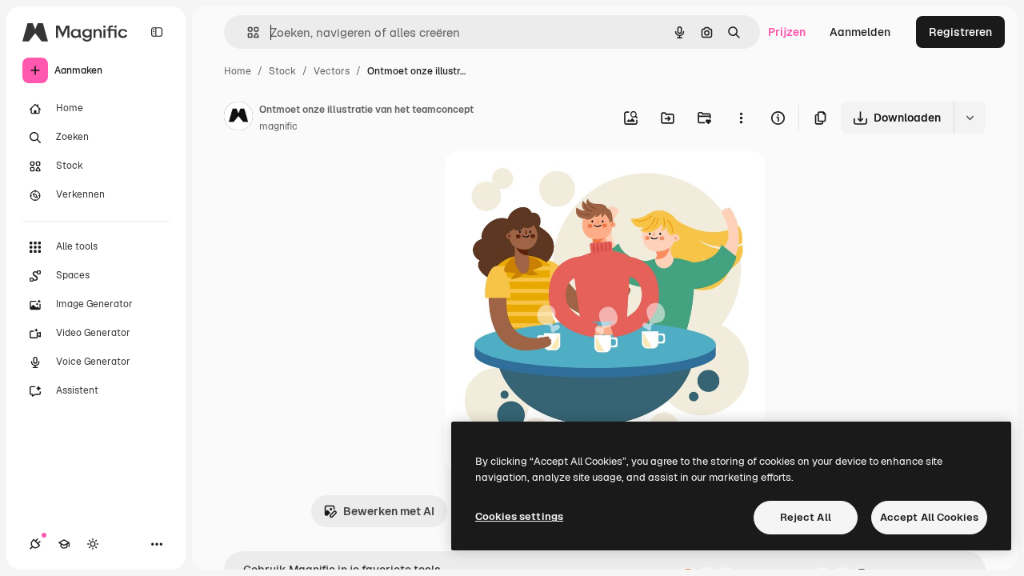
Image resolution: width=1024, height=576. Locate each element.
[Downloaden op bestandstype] (970, 118)
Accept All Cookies (929, 517)
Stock (282, 71)
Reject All (805, 517)
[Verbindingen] (35, 544)
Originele (550, 182)
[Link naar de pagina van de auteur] (238, 118)
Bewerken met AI (388, 511)
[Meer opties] (741, 118)
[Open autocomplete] (247, 32)
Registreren (960, 32)
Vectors (332, 71)
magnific (278, 126)
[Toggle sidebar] (157, 32)
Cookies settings (519, 516)
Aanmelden (860, 32)
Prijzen (787, 32)
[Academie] (64, 544)
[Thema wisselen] (93, 544)
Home (237, 71)
